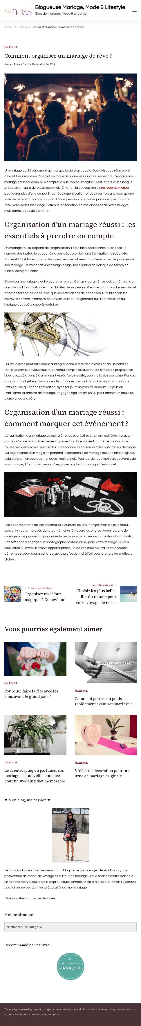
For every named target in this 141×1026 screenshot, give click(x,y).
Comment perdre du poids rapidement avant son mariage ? (103, 701)
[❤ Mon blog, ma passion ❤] (70, 835)
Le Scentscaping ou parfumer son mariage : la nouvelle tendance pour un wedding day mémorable (34, 776)
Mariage (11, 47)
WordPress (53, 1014)
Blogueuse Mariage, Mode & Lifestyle (80, 7)
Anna (7, 64)
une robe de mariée (114, 187)
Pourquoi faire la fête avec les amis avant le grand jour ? (31, 693)
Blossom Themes (19, 1014)
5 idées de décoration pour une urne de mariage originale (102, 773)
